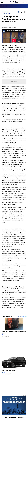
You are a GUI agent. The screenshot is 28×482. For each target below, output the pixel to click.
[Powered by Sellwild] (24, 395)
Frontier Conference (6, 12)
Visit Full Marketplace (21, 316)
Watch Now (24, 2)
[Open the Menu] (2, 2)
